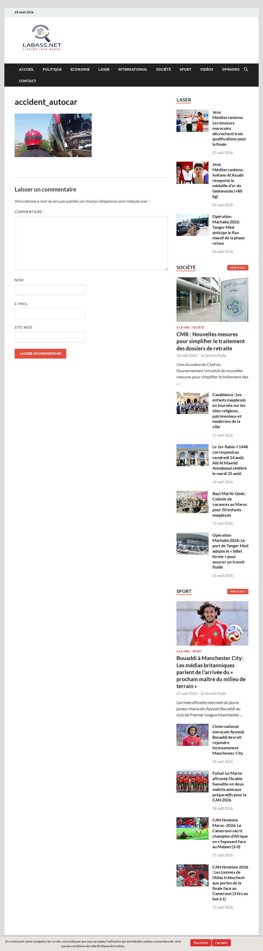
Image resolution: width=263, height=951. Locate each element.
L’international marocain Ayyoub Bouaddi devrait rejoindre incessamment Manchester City (228, 739)
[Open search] (246, 69)
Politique (52, 69)
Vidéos (206, 69)
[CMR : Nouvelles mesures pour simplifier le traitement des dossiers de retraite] (212, 280)
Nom (19, 280)
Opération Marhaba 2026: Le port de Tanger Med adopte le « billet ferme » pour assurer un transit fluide (230, 551)
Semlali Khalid (215, 355)
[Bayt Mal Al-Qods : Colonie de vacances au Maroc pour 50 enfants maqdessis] (192, 493)
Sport (185, 69)
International (132, 69)
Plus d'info (201, 943)
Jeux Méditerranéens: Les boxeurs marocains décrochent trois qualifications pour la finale (229, 128)
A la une (183, 327)
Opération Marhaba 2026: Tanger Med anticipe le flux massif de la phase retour (228, 229)
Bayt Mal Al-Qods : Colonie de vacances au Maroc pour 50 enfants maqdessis (229, 504)
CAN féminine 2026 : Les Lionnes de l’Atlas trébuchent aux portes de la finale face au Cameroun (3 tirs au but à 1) (230, 882)
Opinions (231, 69)
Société (163, 69)
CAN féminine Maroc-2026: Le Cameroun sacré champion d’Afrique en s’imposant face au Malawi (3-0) (230, 833)
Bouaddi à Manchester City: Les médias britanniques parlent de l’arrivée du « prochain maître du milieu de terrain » (211, 672)
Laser (103, 69)
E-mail (21, 304)
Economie (80, 69)
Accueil (26, 69)
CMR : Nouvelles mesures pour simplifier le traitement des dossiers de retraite (210, 341)
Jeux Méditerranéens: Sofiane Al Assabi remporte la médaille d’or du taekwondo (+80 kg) (227, 180)
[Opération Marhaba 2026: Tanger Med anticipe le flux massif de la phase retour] (192, 216)
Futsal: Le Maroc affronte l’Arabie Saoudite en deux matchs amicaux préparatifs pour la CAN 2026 (229, 786)
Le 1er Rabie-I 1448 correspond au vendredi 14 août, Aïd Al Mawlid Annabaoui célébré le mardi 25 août (230, 460)
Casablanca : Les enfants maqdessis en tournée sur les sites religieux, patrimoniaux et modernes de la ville (229, 410)
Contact (27, 81)
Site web (23, 327)
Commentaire (30, 212)
